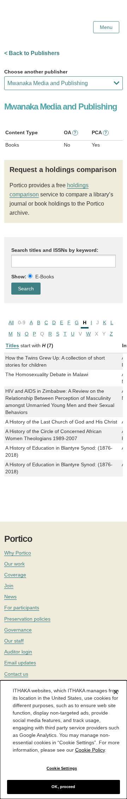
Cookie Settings (62, 768)
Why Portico (17, 553)
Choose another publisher (35, 72)
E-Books (44, 276)
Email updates (20, 662)
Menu (106, 27)
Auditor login (18, 652)
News (10, 596)
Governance (18, 630)
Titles (12, 345)
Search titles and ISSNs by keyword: (54, 250)
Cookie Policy (90, 750)
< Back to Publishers (32, 53)
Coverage (15, 575)
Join (8, 585)
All (11, 322)
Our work (14, 564)
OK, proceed (63, 787)
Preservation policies (27, 619)
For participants (21, 607)
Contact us (16, 674)
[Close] (115, 692)
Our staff (14, 641)
